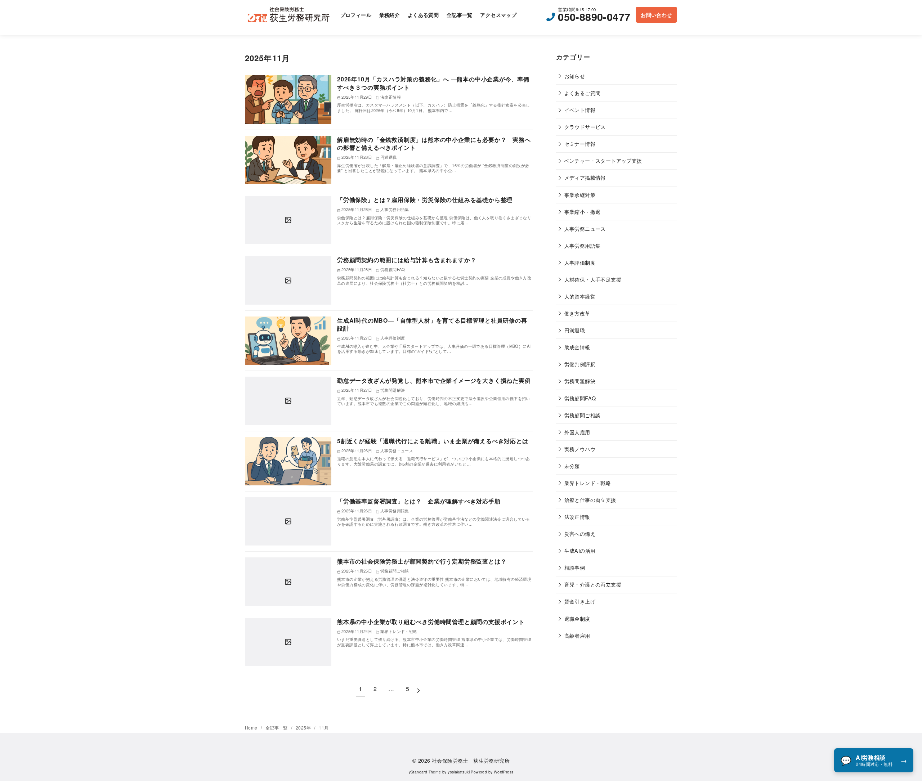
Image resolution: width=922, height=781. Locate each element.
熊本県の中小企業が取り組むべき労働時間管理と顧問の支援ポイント (431, 622)
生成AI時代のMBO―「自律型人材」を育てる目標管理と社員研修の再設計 (432, 324)
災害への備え (579, 533)
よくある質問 (423, 14)
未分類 (572, 466)
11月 (323, 727)
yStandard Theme (425, 772)
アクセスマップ (498, 14)
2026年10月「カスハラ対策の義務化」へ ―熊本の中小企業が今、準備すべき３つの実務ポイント (433, 83)
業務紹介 (389, 14)
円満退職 (574, 330)
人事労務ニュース (585, 228)
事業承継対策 (579, 194)
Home (252, 727)
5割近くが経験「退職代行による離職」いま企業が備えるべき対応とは (432, 441)
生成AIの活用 (580, 550)
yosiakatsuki (459, 772)
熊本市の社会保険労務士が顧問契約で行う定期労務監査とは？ (421, 561)
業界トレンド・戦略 (587, 482)
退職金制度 (577, 618)
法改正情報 (577, 516)
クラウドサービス (585, 126)
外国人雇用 (577, 432)
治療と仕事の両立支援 (590, 499)
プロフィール (355, 14)
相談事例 (574, 567)
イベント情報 (579, 109)
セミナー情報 (579, 143)
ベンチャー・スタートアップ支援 (603, 160)
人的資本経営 (579, 296)
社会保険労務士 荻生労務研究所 (471, 760)
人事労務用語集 (582, 245)
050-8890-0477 (594, 16)
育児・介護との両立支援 (592, 584)
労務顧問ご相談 (582, 415)
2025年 (304, 727)
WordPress (504, 772)
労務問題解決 (579, 381)
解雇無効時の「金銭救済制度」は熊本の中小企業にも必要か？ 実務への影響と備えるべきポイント (434, 143)
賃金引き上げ (579, 601)
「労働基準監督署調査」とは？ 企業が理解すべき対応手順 (419, 501)
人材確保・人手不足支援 (592, 279)
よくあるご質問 (582, 92)
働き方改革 (577, 313)
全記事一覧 (460, 14)
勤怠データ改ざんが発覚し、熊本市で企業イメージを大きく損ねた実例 (434, 380)
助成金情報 (577, 347)
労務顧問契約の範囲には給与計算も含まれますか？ (406, 260)
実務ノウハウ (579, 449)
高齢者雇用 (577, 635)
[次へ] (418, 688)
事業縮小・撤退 (582, 211)
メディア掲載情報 (585, 177)
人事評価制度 (579, 262)
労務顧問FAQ (580, 398)
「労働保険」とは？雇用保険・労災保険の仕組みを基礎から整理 (425, 200)
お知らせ (574, 76)
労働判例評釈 (579, 364)
